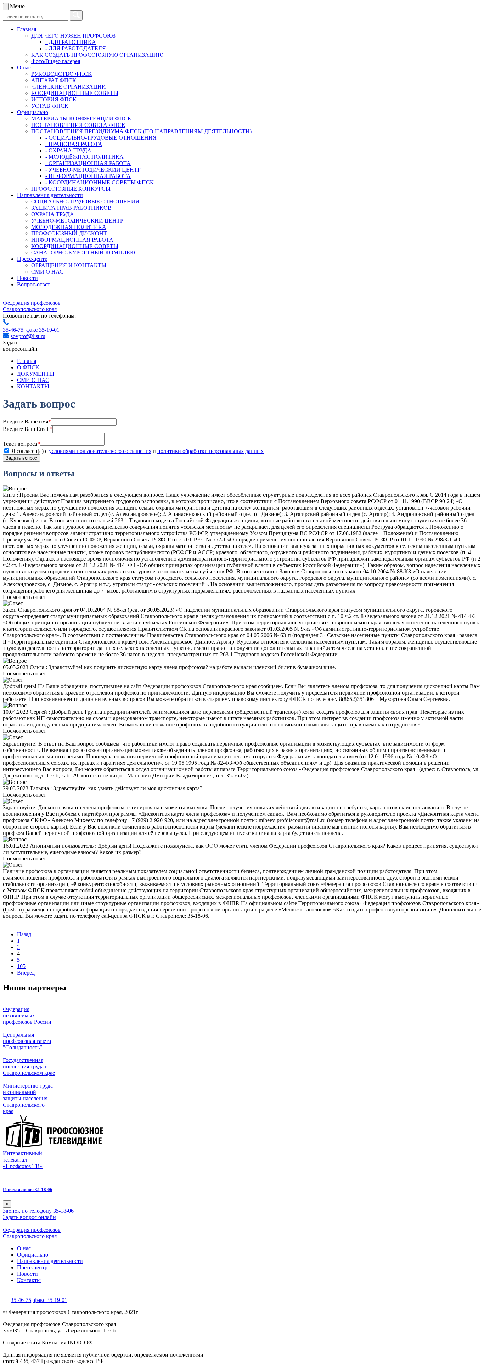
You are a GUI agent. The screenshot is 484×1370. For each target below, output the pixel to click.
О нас (24, 67)
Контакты (29, 1280)
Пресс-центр (32, 259)
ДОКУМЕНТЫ (35, 374)
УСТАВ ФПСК (49, 106)
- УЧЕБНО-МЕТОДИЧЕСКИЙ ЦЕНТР (93, 170)
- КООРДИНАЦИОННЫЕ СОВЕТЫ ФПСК (99, 182)
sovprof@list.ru (28, 336)
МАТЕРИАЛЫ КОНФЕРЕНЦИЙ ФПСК (81, 119)
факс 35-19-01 (43, 330)
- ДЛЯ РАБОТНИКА (70, 42)
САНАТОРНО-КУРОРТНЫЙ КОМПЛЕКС (84, 252)
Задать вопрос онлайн (29, 1217)
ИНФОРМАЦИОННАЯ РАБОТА (72, 240)
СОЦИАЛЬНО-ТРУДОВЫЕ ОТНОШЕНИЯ (85, 201)
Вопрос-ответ (33, 284)
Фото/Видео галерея (55, 61)
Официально (32, 112)
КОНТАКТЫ (33, 386)
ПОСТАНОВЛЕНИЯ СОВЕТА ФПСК (78, 125)
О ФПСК (28, 367)
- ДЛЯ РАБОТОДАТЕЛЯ (75, 48)
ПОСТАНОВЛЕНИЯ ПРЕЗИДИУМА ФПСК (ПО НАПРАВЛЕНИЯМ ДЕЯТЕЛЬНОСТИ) (141, 131)
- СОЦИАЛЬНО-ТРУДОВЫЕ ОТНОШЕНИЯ (101, 138)
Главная (26, 29)
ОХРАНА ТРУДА (52, 214)
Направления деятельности (50, 195)
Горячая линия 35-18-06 (27, 1189)
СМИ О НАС (47, 272)
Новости (27, 278)
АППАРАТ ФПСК (53, 80)
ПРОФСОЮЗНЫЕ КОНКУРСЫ (71, 189)
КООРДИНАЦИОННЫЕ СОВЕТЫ (74, 93)
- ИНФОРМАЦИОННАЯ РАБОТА (88, 176)
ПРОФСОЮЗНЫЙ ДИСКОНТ (69, 233)
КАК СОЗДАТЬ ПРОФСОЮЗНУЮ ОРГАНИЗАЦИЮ (97, 55)
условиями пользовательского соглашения (100, 451)
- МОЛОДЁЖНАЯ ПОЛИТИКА (84, 157)
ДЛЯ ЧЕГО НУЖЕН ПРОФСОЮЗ (73, 36)
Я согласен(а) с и (137, 451)
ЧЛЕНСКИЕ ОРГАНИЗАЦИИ (68, 87)
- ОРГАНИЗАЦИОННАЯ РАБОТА (88, 163)
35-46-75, (14, 330)
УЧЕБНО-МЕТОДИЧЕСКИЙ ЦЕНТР (77, 221)
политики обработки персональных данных (210, 451)
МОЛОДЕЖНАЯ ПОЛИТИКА (68, 227)
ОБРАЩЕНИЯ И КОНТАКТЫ (68, 265)
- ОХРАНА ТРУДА (68, 150)
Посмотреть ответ (24, 597)
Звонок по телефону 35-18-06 (38, 1211)
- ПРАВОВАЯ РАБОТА (73, 144)
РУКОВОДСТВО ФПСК (61, 74)
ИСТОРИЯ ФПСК (54, 99)
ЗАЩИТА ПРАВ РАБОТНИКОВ (71, 208)
